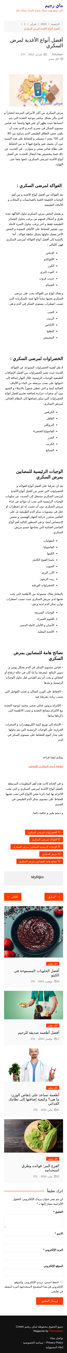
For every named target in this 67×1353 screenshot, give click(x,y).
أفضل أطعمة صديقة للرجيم (38, 1033)
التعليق (58, 1211)
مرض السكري (49, 854)
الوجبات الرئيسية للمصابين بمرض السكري (35, 846)
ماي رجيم (54, 5)
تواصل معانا (56, 1338)
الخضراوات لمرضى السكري (42, 832)
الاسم (59, 1233)
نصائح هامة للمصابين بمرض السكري (38, 861)
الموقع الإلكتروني (53, 1265)
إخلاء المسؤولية (54, 1347)
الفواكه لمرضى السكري (44, 839)
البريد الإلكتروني (53, 1249)
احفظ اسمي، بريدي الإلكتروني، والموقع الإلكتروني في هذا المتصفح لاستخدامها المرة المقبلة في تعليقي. (33, 1287)
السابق (52, 896)
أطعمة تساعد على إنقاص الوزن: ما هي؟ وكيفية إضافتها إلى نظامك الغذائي (34, 1099)
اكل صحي (53, 58)
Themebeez (56, 1330)
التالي (14, 896)
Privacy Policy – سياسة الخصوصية (43, 1342)
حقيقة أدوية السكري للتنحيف (46, 766)
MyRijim (58, 54)
